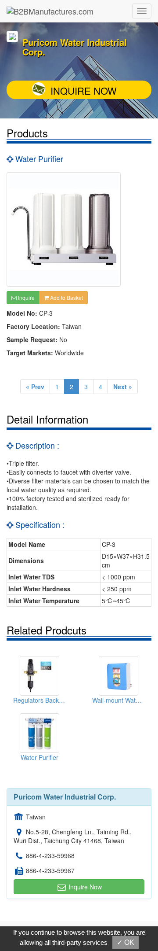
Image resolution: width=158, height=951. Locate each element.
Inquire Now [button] (84, 886)
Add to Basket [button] (66, 297)
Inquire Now (83, 90)
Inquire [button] (26, 297)
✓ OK (125, 942)
